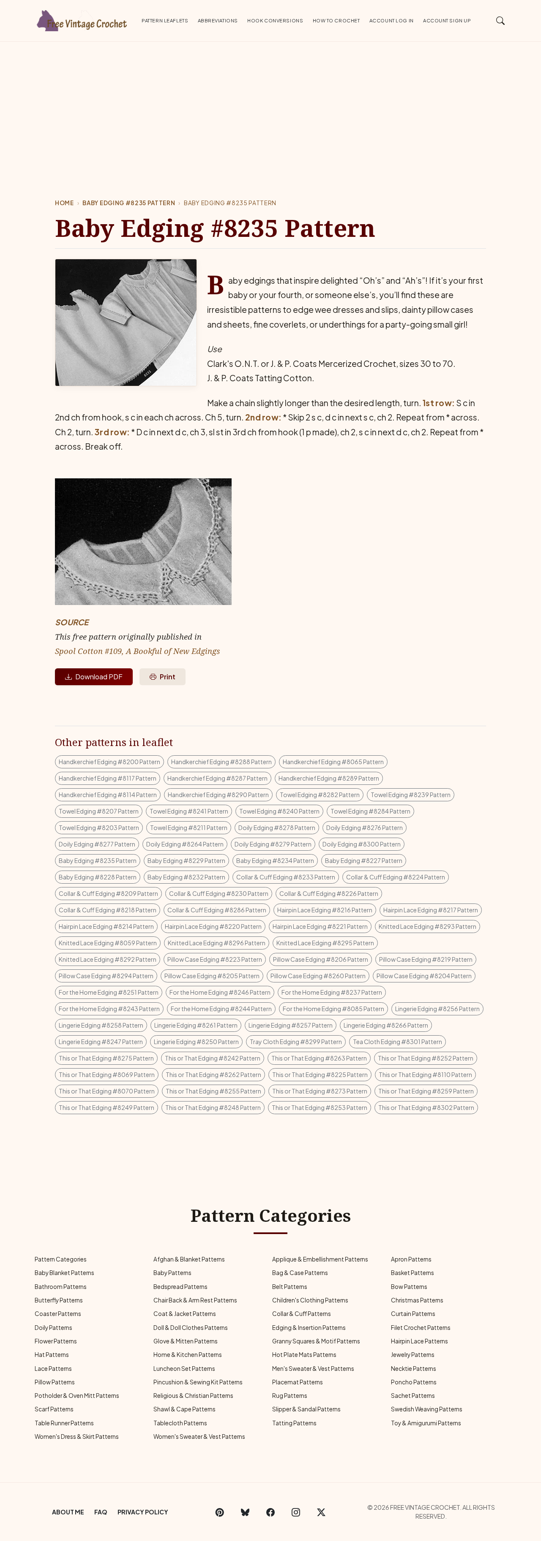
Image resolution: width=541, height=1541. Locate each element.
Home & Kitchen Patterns (187, 1354)
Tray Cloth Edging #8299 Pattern (296, 1041)
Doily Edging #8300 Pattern (361, 844)
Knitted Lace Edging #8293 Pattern (427, 926)
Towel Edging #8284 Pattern (370, 811)
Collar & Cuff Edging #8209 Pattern (108, 893)
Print (167, 676)
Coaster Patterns (58, 1313)
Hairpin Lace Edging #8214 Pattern (106, 926)
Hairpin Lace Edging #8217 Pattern (430, 910)
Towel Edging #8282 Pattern (320, 794)
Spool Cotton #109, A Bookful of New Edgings (137, 651)
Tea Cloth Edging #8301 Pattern (397, 1041)
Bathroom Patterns (61, 1286)
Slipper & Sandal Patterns (306, 1409)
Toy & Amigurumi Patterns (426, 1423)
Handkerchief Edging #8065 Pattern (333, 761)
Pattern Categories (61, 1259)
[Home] (82, 19)
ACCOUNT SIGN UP (447, 20)
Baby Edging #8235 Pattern (128, 202)
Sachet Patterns (413, 1395)
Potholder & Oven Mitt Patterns (77, 1395)
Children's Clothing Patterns (310, 1300)
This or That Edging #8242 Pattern (212, 1058)
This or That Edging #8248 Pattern (213, 1107)
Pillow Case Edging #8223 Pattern (214, 959)
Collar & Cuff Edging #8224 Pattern (395, 877)
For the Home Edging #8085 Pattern (333, 1008)
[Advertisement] (270, 105)
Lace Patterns (53, 1368)
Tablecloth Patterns (180, 1423)
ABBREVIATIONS (218, 20)
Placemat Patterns (297, 1382)
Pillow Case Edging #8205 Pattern (212, 975)
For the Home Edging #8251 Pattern (108, 992)
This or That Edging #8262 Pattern (213, 1074)
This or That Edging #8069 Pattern (107, 1074)
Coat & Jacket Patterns (184, 1313)
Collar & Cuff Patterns (301, 1313)
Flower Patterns (56, 1341)
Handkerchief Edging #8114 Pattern (108, 794)
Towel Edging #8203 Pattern (99, 827)
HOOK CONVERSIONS (275, 20)
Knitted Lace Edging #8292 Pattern (107, 959)
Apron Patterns (411, 1259)
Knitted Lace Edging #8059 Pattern (108, 943)
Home (64, 202)
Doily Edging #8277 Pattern (97, 844)
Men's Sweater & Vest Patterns (313, 1368)
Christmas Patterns (417, 1300)
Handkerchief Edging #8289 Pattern (329, 778)
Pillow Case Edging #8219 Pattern (426, 959)
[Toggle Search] (500, 20)
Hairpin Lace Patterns (419, 1341)
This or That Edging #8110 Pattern (425, 1074)
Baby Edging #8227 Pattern (363, 860)
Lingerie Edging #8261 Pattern (196, 1025)
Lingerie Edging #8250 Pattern (196, 1041)
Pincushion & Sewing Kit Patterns (198, 1382)
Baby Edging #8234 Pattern (275, 860)
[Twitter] (321, 1512)
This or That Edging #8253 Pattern (319, 1107)
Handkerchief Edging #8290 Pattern (218, 794)
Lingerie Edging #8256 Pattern (437, 1008)
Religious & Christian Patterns (193, 1395)
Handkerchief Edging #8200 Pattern (109, 761)
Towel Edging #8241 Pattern (189, 811)
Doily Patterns (53, 1327)
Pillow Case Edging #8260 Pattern (318, 975)
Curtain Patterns (413, 1313)
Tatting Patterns (294, 1423)
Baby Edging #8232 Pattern (186, 877)
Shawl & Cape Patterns (184, 1409)
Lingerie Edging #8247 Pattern (101, 1041)
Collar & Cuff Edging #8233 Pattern (285, 877)
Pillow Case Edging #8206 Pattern (320, 959)
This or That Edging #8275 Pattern (106, 1058)
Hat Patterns (52, 1354)
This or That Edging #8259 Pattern (426, 1091)
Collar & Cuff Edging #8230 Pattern (218, 893)
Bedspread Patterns (180, 1286)
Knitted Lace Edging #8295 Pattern (325, 943)
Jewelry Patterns (412, 1354)
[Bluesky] (245, 1512)
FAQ (100, 1512)
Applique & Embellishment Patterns (320, 1259)
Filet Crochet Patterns (421, 1327)
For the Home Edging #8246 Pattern (219, 992)
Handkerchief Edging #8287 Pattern (217, 778)
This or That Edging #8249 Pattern (106, 1107)
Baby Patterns (172, 1272)
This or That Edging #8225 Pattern (320, 1074)
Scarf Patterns (54, 1409)
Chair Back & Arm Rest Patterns (195, 1300)
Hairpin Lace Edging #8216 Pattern (324, 910)
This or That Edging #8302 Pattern (426, 1107)
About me (68, 1512)
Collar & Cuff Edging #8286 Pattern (216, 910)
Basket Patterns (412, 1272)
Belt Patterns (289, 1286)
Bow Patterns (409, 1286)
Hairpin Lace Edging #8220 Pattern (213, 926)
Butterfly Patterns (59, 1300)
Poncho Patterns (414, 1382)
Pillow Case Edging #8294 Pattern (106, 975)
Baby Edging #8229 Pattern (186, 860)
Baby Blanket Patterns (64, 1272)
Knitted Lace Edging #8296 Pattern (216, 943)
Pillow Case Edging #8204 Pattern (424, 975)
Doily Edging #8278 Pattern (276, 827)
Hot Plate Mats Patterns (304, 1354)
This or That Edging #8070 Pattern (107, 1091)
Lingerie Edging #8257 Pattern (291, 1025)
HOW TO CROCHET (336, 20)
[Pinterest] (219, 1512)
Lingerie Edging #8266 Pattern (386, 1025)
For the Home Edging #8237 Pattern (331, 992)
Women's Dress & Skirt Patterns (77, 1436)
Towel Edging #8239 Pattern (411, 794)
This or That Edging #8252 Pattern (425, 1058)
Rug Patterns (289, 1395)
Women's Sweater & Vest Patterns (199, 1436)
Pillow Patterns (55, 1382)
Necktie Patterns (413, 1368)
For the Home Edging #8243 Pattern (109, 1008)
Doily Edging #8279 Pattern (273, 844)
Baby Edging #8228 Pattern (98, 877)
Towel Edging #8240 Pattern (279, 811)
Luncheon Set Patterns (184, 1368)
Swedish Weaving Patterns (426, 1409)
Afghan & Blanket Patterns (189, 1259)
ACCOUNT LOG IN (391, 20)
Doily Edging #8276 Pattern (364, 827)
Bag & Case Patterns (300, 1272)
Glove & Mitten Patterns (185, 1341)
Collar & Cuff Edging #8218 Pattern (107, 910)
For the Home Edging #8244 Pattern (221, 1008)
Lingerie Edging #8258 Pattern (101, 1025)
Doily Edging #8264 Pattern (185, 844)
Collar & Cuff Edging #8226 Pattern (328, 893)
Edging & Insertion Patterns (309, 1327)
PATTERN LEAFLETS (165, 20)
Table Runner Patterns (64, 1423)
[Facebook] (270, 1512)
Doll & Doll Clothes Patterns (190, 1327)
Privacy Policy (142, 1512)
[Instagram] (296, 1512)
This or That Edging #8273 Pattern (319, 1091)
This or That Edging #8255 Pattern (213, 1091)
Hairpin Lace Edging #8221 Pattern (320, 926)
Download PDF (99, 676)
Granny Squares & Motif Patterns (316, 1341)
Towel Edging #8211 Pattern (188, 827)
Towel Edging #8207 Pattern (99, 811)
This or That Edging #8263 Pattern (319, 1058)
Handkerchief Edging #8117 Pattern (107, 778)
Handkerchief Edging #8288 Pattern (221, 761)
